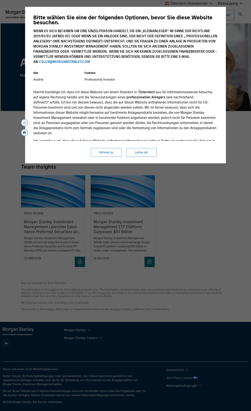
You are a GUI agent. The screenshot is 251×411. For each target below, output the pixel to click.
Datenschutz (175, 370)
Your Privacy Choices (179, 378)
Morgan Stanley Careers (81, 338)
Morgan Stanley (75, 330)
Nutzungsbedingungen (182, 386)
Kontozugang (228, 3)
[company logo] (21, 14)
